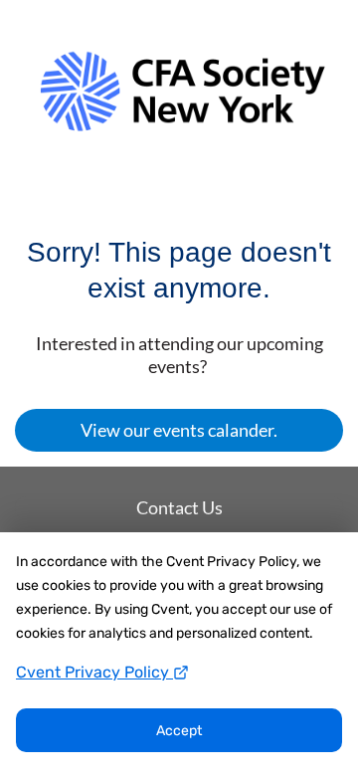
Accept (179, 730)
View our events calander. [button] (179, 430)
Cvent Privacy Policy (94, 672)
